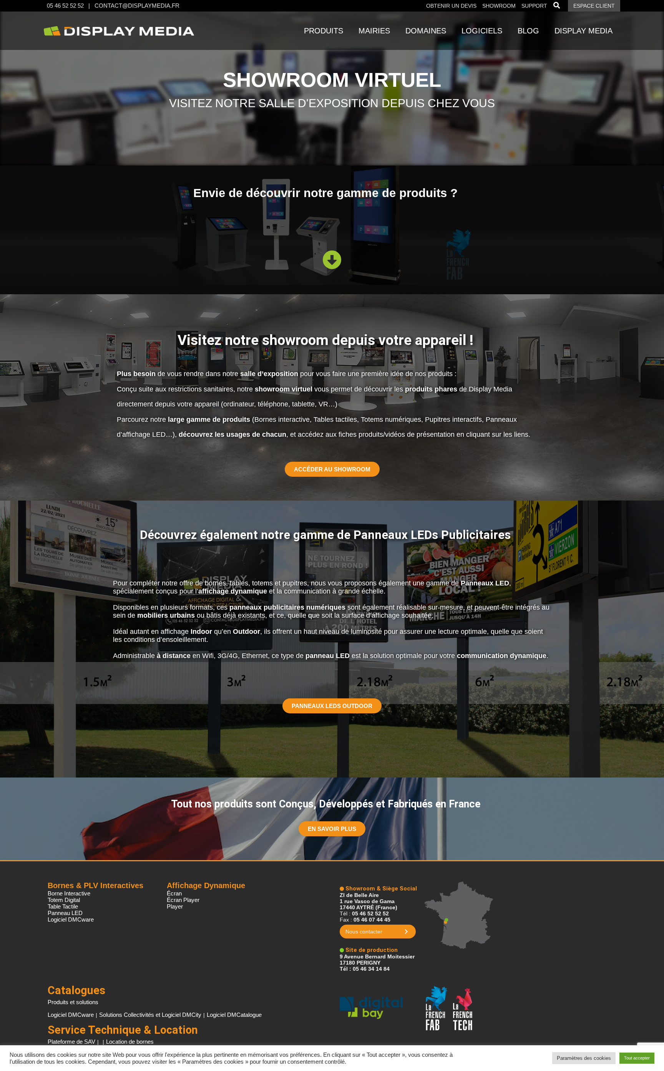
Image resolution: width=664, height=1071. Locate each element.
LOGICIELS (481, 31)
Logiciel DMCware (71, 919)
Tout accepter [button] (637, 1058)
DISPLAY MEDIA (583, 31)
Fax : (365, 920)
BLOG (528, 31)
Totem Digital (64, 900)
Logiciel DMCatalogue (234, 1014)
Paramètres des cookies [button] (584, 1058)
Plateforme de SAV (71, 1041)
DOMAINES (425, 31)
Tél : (364, 913)
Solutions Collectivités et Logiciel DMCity (150, 1014)
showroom (499, 6)
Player (175, 906)
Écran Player (183, 900)
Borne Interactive (69, 893)
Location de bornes (130, 1041)
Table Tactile (63, 906)
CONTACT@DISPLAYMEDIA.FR (137, 5)
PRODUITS (323, 31)
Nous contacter (363, 931)
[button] (332, 469)
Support (534, 6)
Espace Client (594, 6)
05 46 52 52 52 (65, 5)
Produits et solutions (73, 1002)
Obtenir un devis (452, 6)
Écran (174, 893)
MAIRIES (374, 31)
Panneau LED (65, 913)
